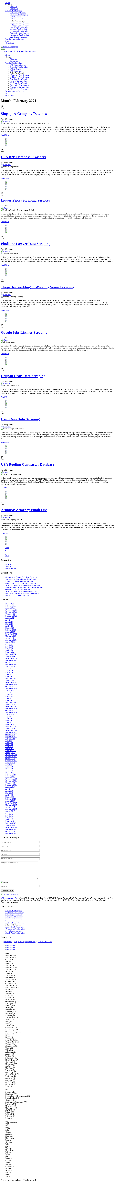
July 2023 (8, 668)
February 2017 (10, 823)
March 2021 (9, 725)
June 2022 (9, 694)
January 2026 (10, 608)
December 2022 (11, 682)
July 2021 (8, 716)
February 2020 (10, 751)
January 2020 (10, 753)
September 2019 (11, 761)
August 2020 (10, 739)
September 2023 (11, 664)
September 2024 (11, 640)
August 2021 (10, 714)
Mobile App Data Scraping (19, 25)
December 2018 (11, 779)
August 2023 (10, 666)
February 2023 (10, 678)
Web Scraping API (16, 19)
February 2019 (10, 775)
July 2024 (8, 644)
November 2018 (11, 781)
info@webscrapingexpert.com (24, 51)
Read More (5, 135)
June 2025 (9, 622)
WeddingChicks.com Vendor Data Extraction (21, 591)
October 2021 (10, 710)
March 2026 (9, 604)
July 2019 (8, 765)
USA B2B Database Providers (23, 157)
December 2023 (11, 658)
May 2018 (9, 793)
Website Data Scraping (13, 11)
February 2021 (10, 727)
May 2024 (9, 648)
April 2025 (9, 626)
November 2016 (11, 829)
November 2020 (11, 733)
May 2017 (9, 817)
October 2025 (10, 614)
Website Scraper (15, 17)
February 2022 (10, 702)
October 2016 (10, 831)
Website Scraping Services (14, 39)
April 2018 (9, 795)
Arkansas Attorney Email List (24, 510)
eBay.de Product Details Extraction (17, 589)
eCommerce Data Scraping (19, 23)
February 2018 (10, 799)
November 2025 (11, 612)
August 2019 (10, 763)
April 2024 (9, 650)
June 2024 (9, 646)
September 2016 (11, 833)
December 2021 (11, 706)
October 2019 (10, 759)
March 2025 (9, 628)
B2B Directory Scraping (18, 37)
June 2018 (9, 791)
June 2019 (9, 767)
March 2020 (9, 749)
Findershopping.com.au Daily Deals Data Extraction (24, 587)
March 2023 (9, 676)
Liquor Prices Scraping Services (25, 200)
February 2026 (10, 606)
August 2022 (10, 690)
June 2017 (9, 815)
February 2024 (10, 654)
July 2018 (8, 789)
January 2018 (10, 801)
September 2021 (11, 712)
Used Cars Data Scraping (20, 419)
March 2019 (9, 773)
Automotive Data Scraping (19, 33)
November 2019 (11, 757)
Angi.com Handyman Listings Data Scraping (21, 579)
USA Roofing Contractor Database (27, 464)
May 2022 (9, 696)
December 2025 (11, 610)
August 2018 (10, 787)
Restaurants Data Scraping (19, 35)
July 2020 (8, 741)
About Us (13, 7)
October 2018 (10, 783)
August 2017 (10, 811)
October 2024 (10, 638)
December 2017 (11, 803)
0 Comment (7, 121)
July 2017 (8, 813)
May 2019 (9, 769)
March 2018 (9, 797)
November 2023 (11, 660)
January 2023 (10, 680)
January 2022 (10, 704)
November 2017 (11, 805)
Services (8, 566)
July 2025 (8, 620)
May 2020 (9, 745)
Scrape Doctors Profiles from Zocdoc (18, 595)
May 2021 (9, 720)
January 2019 (10, 777)
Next (7, 556)
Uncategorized (10, 568)
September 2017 (11, 809)
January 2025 (10, 632)
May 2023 (9, 672)
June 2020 (9, 743)
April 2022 (9, 698)
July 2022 (8, 692)
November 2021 (11, 708)
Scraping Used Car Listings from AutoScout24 (22, 593)
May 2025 (9, 624)
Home (7, 3)
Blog (7, 41)
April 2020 (9, 747)
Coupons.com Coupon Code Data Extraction (21, 577)
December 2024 (11, 634)
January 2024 (10, 656)
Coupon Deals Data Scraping (23, 376)
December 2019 (11, 755)
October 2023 (10, 662)
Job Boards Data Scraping (19, 31)
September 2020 (11, 737)
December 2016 (11, 827)
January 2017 (10, 825)
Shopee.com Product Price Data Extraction (20, 583)
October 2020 (10, 735)
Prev (7, 548)
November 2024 (11, 636)
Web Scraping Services (18, 13)
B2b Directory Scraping (13, 931)
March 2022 (9, 700)
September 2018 (11, 785)
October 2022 (10, 686)
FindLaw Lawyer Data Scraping (25, 244)
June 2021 (9, 718)
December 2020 (11, 731)
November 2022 (11, 684)
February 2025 (10, 630)
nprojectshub (7, 51)
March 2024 (9, 652)
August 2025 (10, 618)
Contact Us (14, 9)
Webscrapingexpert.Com (9, 898)
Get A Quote (9, 43)
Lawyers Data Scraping (18, 29)
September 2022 (11, 688)
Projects (8, 564)
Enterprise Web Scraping (19, 15)
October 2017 (10, 807)
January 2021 (10, 729)
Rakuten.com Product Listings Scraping (19, 581)
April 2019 (9, 771)
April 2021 (9, 723)
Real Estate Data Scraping (19, 27)
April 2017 (9, 819)
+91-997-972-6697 (45, 942)
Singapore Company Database (24, 114)
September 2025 (11, 616)
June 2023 (9, 670)
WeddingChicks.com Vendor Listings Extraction (22, 585)
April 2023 (9, 674)
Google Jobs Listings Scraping (24, 332)
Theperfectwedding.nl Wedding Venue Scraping (37, 287)
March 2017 (9, 821)
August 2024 (10, 642)
